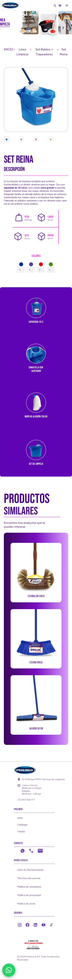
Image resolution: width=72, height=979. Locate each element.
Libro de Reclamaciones (30, 869)
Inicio (20, 818)
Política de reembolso (29, 886)
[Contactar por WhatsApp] (9, 970)
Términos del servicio (28, 878)
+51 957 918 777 (26, 799)
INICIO (8, 49)
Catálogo (22, 824)
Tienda (21, 831)
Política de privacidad (29, 895)
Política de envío (26, 903)
